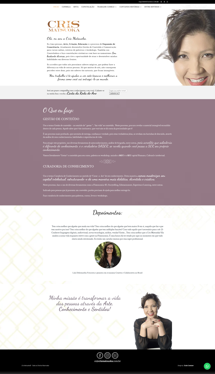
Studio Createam (189, 365)
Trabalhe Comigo (105, 7)
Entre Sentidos (151, 7)
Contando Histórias (129, 7)
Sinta (75, 7)
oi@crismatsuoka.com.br (149, 2)
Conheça (66, 7)
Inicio (56, 7)
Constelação (87, 7)
